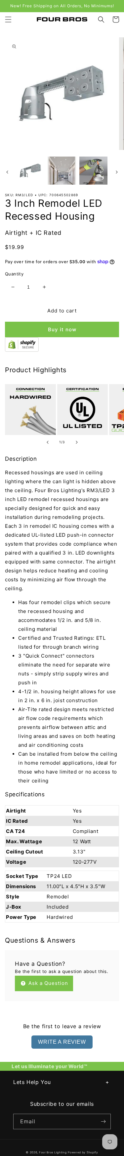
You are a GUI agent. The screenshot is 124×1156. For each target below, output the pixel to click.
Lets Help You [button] (32, 1082)
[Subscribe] (103, 1121)
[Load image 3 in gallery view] (93, 171)
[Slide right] (116, 172)
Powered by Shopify (83, 1152)
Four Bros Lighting (53, 1152)
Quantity (14, 273)
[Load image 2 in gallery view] (62, 171)
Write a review (62, 1042)
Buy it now (62, 329)
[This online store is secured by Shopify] (22, 350)
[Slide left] (7, 172)
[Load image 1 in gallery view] (30, 171)
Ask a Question (47, 983)
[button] (8, 19)
